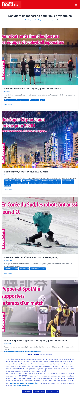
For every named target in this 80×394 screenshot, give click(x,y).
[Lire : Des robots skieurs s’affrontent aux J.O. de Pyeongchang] (40, 225)
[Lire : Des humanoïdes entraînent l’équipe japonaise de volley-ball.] (40, 57)
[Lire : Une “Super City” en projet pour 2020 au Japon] (40, 140)
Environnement (27, 180)
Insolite (7, 351)
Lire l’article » (8, 104)
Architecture (8, 180)
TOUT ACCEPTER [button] (52, 391)
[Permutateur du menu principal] (75, 4)
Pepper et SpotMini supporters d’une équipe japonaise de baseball (35, 340)
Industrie (35, 180)
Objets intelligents (22, 183)
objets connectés (10, 183)
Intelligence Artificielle (46, 180)
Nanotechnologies (67, 180)
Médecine (57, 180)
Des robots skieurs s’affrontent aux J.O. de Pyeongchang (31, 257)
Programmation (9, 100)
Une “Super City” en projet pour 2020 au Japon (26, 172)
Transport (65, 183)
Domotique (17, 180)
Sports (43, 100)
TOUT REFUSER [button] (39, 391)
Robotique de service (22, 100)
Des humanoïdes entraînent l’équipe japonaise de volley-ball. (33, 88)
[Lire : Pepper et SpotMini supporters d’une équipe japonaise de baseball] (40, 309)
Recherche (33, 183)
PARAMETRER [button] (27, 391)
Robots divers (34, 100)
